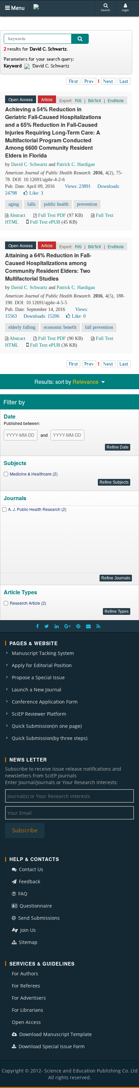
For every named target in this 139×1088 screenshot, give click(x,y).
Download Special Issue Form (51, 1046)
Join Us (27, 930)
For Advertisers (29, 998)
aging (13, 204)
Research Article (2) (28, 603)
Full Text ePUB (45, 222)
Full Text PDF (52, 215)
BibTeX (94, 100)
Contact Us (30, 869)
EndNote (116, 100)
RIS (78, 100)
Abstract (17, 215)
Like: (36, 193)
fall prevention (99, 327)
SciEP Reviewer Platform (39, 714)
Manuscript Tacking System (43, 653)
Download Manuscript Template (55, 1034)
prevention (87, 204)
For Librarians (27, 1010)
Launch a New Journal (36, 689)
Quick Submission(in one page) (47, 726)
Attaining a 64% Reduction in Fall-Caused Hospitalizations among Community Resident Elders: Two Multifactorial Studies (48, 266)
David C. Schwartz (29, 164)
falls (31, 204)
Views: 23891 (78, 186)
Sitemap (27, 942)
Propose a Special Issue (38, 677)
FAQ (22, 893)
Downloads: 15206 (41, 316)
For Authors (25, 973)
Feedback (29, 881)
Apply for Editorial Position (42, 665)
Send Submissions (38, 918)
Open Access (26, 1022)
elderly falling (21, 327)
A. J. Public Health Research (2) (37, 509)
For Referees (26, 985)
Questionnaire (35, 906)
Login (125, 10)
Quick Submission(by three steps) (49, 738)
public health (56, 204)
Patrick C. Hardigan (76, 164)
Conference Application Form (45, 701)
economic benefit (60, 327)
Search (105, 10)
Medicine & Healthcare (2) (34, 474)
